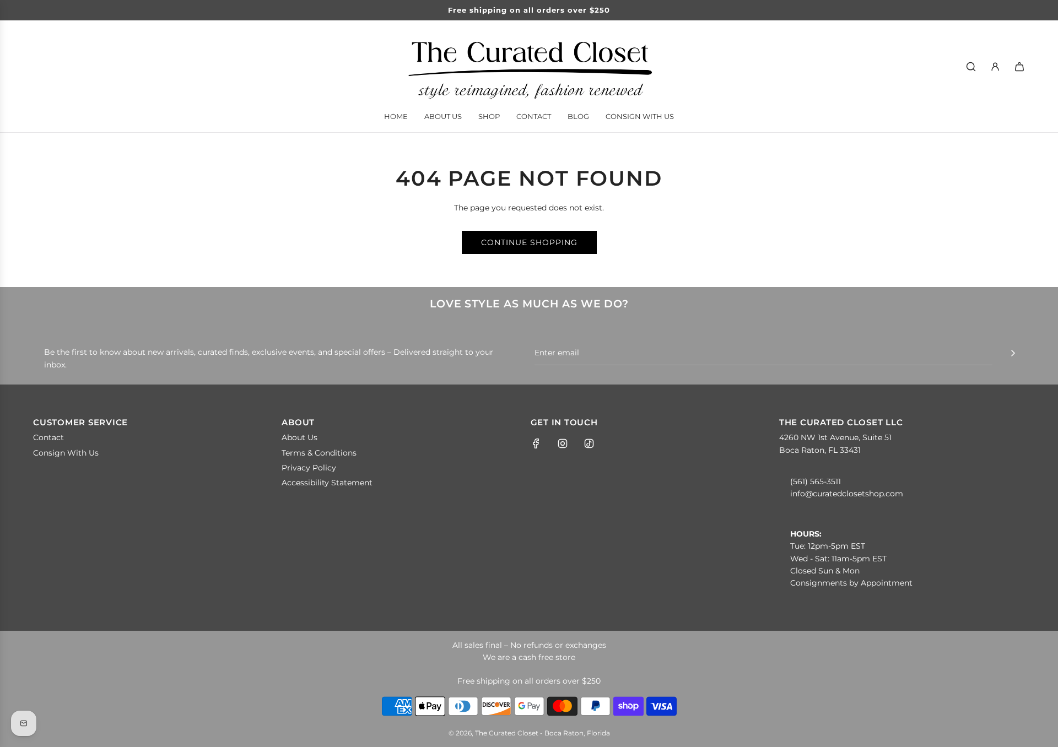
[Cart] (1019, 67)
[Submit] (1013, 353)
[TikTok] (589, 443)
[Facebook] (536, 443)
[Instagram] (562, 443)
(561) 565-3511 (815, 481)
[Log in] (995, 67)
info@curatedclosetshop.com (846, 494)
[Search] (971, 67)
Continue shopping (529, 242)
